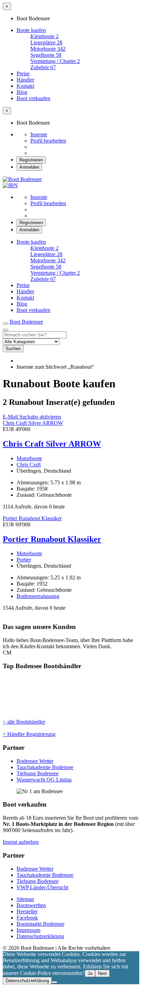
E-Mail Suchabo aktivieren (32, 417)
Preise (23, 73)
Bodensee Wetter (35, 761)
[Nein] (54, 982)
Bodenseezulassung (38, 596)
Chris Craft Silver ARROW (52, 443)
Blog (22, 92)
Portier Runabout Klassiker (52, 539)
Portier (24, 560)
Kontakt (25, 86)
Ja (90, 973)
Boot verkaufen (33, 98)
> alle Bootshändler (24, 722)
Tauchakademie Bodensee (45, 767)
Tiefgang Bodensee (38, 773)
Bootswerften (31, 905)
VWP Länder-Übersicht (42, 887)
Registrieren (31, 159)
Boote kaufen (31, 30)
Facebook (27, 918)
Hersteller (27, 911)
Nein (102, 973)
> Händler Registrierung (29, 734)
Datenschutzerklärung (40, 936)
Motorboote (29, 458)
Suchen (13, 348)
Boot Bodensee (26, 322)
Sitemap (25, 899)
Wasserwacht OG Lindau (44, 780)
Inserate (38, 134)
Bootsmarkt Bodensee (40, 924)
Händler (25, 80)
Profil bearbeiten (48, 141)
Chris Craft (29, 465)
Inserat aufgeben (21, 842)
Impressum (28, 930)
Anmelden (29, 167)
